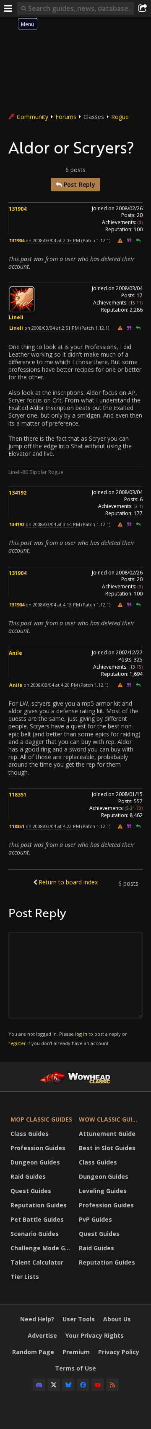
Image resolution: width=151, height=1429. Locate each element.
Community (32, 117)
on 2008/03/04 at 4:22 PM (53, 826)
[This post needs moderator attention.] (120, 240)
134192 (17, 492)
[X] (53, 1385)
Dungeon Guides (35, 1162)
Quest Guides (30, 1191)
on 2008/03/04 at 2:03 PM (53, 240)
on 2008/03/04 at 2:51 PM (51, 328)
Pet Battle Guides (37, 1219)
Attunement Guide (107, 1134)
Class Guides (29, 1134)
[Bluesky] (68, 1385)
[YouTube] (97, 1385)
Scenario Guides (34, 1234)
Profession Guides (37, 1148)
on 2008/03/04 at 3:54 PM (53, 524)
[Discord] (39, 1385)
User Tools (78, 1319)
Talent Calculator (36, 1262)
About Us (117, 1319)
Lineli (16, 317)
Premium (76, 1352)
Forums (65, 117)
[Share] (142, 8)
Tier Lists (24, 1277)
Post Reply (78, 184)
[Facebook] (83, 1385)
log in (81, 1034)
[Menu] (8, 8)
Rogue (120, 117)
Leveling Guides (103, 1191)
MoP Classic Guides (41, 1119)
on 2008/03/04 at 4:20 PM (50, 685)
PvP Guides (95, 1219)
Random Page (33, 1352)
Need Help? (37, 1319)
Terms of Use (75, 1368)
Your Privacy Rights (94, 1335)
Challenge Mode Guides (42, 1248)
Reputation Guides (38, 1205)
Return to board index (68, 882)
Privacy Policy (118, 1352)
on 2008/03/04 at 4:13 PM (53, 604)
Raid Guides (28, 1176)
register (17, 1043)
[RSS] (112, 1385)
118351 (17, 794)
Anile (15, 652)
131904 (17, 208)
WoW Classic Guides (111, 1119)
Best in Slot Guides (107, 1148)
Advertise (42, 1335)
